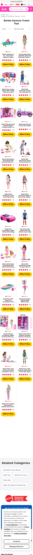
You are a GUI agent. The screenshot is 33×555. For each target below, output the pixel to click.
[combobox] (19, 9)
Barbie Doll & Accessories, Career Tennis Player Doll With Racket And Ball (8, 195)
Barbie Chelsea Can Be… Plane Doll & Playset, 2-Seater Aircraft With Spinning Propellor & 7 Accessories (8, 56)
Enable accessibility (16, 1)
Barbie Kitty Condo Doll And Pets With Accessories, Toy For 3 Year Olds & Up (8, 370)
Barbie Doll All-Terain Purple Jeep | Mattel (25, 124)
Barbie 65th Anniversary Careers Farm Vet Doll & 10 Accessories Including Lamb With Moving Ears (24, 90)
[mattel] (2, 4)
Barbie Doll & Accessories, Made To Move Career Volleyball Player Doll (25, 195)
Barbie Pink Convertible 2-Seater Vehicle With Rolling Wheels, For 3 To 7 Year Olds (8, 230)
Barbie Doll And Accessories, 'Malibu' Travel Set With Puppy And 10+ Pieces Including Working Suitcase (8, 335)
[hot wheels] (11, 4)
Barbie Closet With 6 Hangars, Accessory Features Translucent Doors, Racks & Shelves (25, 335)
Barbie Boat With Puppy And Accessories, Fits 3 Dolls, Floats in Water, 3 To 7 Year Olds (8, 300)
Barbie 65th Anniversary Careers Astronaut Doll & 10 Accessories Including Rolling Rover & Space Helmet (24, 160)
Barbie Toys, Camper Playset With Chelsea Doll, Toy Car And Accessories (8, 90)
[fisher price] (17, 4)
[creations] (23, 4)
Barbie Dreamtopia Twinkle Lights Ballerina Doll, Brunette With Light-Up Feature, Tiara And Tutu (24, 300)
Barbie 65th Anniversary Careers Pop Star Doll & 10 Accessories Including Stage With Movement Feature (24, 265)
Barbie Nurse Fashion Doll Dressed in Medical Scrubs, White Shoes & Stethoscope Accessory (8, 405)
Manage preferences (16, 546)
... (10, 15)
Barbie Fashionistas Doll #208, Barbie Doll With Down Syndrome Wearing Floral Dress (24, 56)
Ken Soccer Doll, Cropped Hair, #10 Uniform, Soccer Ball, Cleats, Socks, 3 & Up (25, 230)
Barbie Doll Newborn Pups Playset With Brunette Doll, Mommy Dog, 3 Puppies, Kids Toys (8, 160)
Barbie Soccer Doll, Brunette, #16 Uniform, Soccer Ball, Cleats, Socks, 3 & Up (25, 370)
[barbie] (6, 4)
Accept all (16, 541)
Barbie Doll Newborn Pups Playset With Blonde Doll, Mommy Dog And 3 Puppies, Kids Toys (8, 265)
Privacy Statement (12, 525)
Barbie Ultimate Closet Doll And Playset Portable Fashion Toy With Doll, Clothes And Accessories (8, 125)
